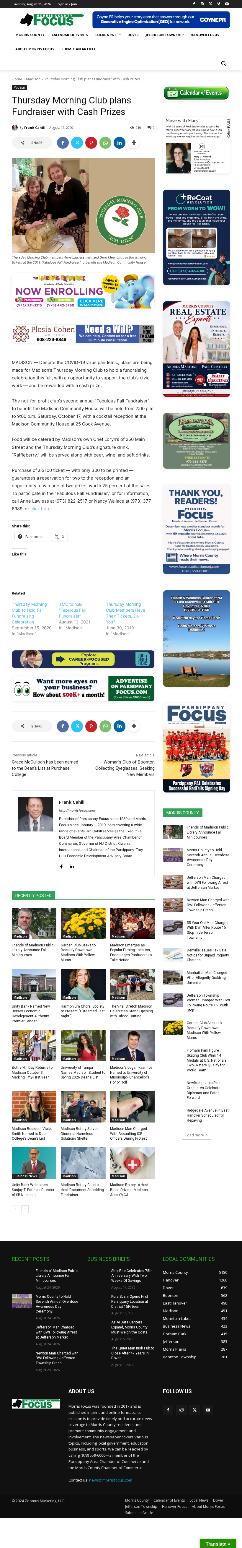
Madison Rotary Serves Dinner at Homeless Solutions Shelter (80, 1134)
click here (40, 508)
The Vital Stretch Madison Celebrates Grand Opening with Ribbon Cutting (131, 1011)
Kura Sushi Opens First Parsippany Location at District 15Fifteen (129, 1301)
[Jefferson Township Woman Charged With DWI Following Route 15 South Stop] (173, 1000)
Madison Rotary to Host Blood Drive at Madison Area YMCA (129, 1190)
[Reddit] (181, 1410)
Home (17, 79)
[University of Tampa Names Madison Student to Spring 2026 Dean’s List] (83, 1045)
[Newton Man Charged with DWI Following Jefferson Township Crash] (173, 905)
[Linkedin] (119, 143)
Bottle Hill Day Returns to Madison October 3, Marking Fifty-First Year (32, 1072)
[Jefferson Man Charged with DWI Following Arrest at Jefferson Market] (173, 882)
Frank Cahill (34, 127)
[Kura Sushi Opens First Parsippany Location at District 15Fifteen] (97, 1301)
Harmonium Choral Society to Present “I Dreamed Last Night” (83, 1011)
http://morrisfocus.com (77, 810)
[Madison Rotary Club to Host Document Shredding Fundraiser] (83, 1163)
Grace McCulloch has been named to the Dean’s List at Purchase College (45, 768)
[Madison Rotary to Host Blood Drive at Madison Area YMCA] (132, 1163)
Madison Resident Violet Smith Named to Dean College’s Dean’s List (32, 1134)
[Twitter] (210, 4)
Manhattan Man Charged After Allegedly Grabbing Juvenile (207, 978)
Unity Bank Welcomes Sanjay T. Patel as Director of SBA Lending (33, 1190)
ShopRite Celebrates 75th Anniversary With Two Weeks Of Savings (132, 1276)
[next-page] (25, 1209)
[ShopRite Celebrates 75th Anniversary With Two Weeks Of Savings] (97, 1275)
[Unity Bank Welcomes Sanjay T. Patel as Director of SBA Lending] (34, 1163)
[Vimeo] (218, 4)
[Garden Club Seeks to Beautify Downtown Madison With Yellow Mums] (83, 923)
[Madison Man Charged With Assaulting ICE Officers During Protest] (132, 1107)
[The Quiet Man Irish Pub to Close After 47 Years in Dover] (97, 1353)
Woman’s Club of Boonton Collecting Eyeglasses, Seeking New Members (125, 768)
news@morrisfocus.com (110, 1480)
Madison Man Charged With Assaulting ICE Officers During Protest (128, 1134)
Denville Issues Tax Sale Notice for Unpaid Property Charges (208, 955)
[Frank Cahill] (15, 128)
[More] (134, 143)
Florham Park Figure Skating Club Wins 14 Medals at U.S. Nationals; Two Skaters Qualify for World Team (207, 1060)
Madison (33, 79)
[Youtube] (226, 4)
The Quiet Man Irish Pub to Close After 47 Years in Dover (132, 1353)
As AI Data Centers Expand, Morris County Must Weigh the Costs (129, 1327)
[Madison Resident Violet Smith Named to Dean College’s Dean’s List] (34, 1107)
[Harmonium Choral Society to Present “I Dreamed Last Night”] (83, 984)
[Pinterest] (91, 143)
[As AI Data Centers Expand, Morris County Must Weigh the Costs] (97, 1327)
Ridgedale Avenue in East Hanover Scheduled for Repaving (208, 1115)
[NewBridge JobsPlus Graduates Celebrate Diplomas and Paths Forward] (173, 1088)
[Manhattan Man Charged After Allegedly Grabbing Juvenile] (173, 977)
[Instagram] (202, 4)
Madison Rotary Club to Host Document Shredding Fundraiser (82, 1190)
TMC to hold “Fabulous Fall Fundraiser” (72, 610)
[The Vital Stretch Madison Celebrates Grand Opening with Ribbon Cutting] (132, 984)
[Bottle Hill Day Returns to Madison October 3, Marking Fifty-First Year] (34, 1045)
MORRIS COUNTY (182, 812)
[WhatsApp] (105, 143)
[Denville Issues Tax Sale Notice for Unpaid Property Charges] (173, 955)
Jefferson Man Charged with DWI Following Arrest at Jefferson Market (207, 882)
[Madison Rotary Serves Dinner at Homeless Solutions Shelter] (83, 1107)
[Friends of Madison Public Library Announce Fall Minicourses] (34, 923)
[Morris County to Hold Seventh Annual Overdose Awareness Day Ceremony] (173, 855)
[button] (223, 63)
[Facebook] (194, 4)
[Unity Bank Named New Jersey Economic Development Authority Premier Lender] (34, 984)
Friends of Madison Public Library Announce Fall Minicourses (33, 950)
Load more (194, 1135)
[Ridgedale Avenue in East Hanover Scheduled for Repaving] (173, 1115)
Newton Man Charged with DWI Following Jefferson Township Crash (208, 905)
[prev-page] (15, 1209)
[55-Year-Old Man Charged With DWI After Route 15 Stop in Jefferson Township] (173, 927)
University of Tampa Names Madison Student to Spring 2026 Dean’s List (83, 1072)
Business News (25, 1176)
